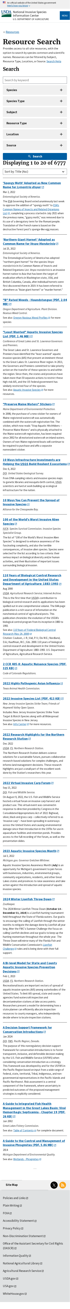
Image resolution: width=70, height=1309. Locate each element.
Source (11, 145)
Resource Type (16, 123)
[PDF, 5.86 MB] (34, 1143)
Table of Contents (23, 1130)
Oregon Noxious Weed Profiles (30, 317)
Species (11, 90)
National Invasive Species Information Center (30, 13)
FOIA (6, 1213)
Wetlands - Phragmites (26, 1159)
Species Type (15, 101)
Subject (11, 112)
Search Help (54, 61)
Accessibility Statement (18, 1221)
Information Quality (15, 1256)
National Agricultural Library (21, 1263)
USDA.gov (9, 1278)
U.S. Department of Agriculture (31, 19)
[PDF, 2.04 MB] (35, 302)
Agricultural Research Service (22, 1271)
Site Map (12, 1185)
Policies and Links (14, 1198)
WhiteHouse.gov (13, 1294)
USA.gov (8, 1286)
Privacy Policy (12, 1228)
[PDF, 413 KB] (32, 698)
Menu (65, 15)
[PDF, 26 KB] (34, 1110)
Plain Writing (11, 1205)
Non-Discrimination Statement (23, 1236)
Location (12, 134)
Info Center (19, 724)
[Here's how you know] (35, 4)
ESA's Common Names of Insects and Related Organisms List (31, 209)
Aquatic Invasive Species (27, 389)
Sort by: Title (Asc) (16, 172)
